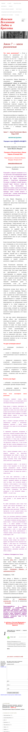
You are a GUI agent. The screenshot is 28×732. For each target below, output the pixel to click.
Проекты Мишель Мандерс (7, 9)
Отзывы (17, 14)
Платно (10, 6)
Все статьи (18, 9)
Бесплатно (4, 6)
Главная (3, 3)
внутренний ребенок (8, 717)
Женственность (7, 724)
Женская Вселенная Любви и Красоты (7, 23)
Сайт (8, 688)
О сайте (9, 3)
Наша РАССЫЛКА (17, 3)
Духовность (6, 722)
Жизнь (5, 727)
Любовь (5, 729)
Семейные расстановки (7, 14)
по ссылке (8, 603)
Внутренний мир (7, 715)
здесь (11, 559)
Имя (8, 681)
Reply (8, 648)
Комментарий (10, 664)
